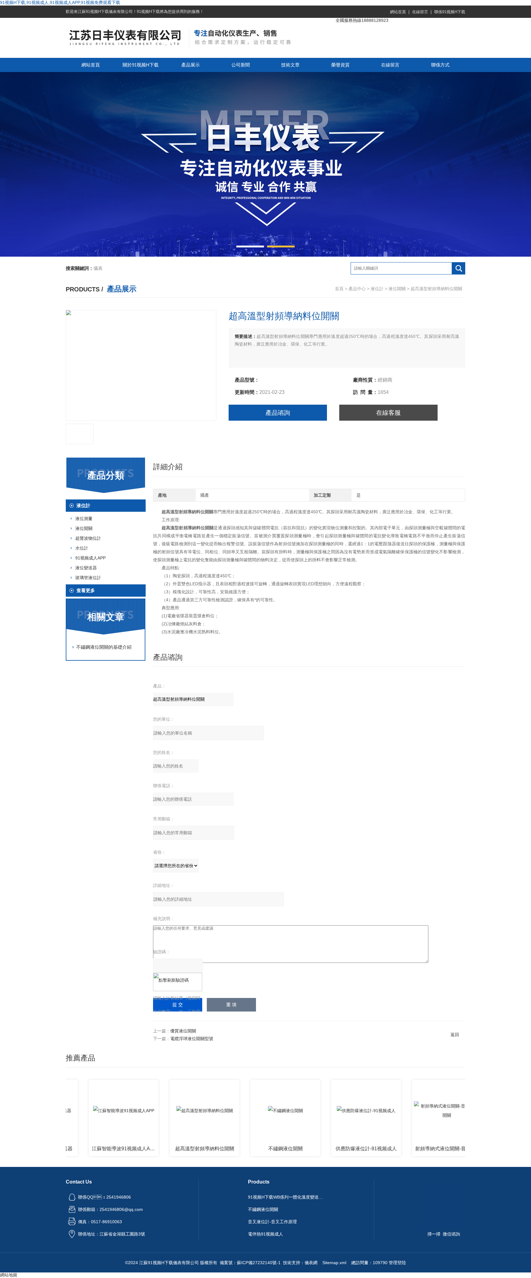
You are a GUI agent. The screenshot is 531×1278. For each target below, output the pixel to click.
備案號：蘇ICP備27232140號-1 (250, 1262)
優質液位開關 (183, 1030)
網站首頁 (398, 12)
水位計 (81, 548)
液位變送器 (86, 567)
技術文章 (290, 64)
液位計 (377, 288)
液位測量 (83, 518)
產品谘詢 (278, 412)
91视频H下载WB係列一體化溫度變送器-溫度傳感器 (286, 1197)
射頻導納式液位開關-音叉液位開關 (421, 1148)
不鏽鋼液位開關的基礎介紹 (104, 647)
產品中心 (357, 288)
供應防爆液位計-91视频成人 (339, 1148)
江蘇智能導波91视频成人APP (97, 1148)
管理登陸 (397, 1262)
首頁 (339, 288)
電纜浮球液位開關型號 (191, 1038)
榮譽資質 (340, 64)
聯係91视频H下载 (449, 12)
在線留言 (420, 12)
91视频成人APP (90, 557)
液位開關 (397, 288)
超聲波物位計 (88, 538)
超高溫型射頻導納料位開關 (177, 1148)
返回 (454, 1034)
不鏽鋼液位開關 (258, 1148)
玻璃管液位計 (88, 577)
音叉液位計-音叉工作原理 (272, 1221)
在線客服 (388, 412)
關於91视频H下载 (141, 64)
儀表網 (311, 1262)
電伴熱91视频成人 (265, 1234)
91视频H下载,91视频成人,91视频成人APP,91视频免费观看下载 (60, 2)
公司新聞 (240, 64)
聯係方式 (440, 64)
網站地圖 (8, 1274)
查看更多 (86, 590)
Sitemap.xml (334, 1262)
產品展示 (190, 64)
